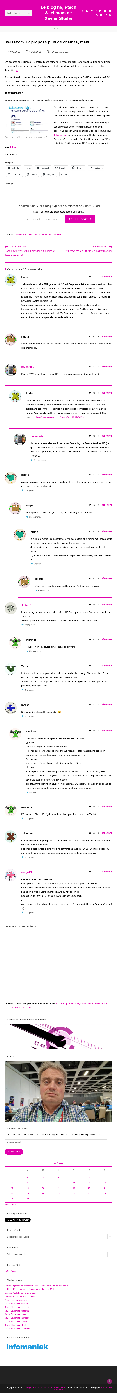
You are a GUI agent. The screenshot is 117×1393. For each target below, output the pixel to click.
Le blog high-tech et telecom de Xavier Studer (45, 1387)
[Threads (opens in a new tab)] (91, 11)
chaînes (20, 234)
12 (74, 1182)
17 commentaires (60, 52)
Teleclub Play (60, 135)
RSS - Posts (10, 1271)
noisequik (27, 367)
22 (12, 1193)
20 (89, 1188)
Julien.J (26, 605)
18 (58, 1188)
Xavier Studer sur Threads (16, 1321)
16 (28, 1188)
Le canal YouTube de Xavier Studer (20, 1293)
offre (31, 234)
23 (28, 1193)
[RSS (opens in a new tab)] (96, 15)
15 (12, 1188)
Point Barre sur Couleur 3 (16, 1300)
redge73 (26, 872)
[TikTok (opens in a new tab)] (106, 15)
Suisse (38, 234)
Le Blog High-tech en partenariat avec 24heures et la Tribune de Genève (36, 1286)
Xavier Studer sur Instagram (17, 1311)
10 (43, 1182)
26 (74, 1193)
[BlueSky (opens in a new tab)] (110, 11)
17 (43, 1188)
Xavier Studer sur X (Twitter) (17, 1329)
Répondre (107, 277)
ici (17, 70)
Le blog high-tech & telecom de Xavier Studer (58, 13)
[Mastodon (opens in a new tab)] (110, 15)
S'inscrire (14, 1152)
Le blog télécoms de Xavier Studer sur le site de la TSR (29, 1289)
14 (105, 1182)
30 (28, 1198)
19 (74, 1188)
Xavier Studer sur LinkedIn (16, 1314)
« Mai (7, 1205)
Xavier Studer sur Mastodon (17, 1318)
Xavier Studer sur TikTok (16, 1325)
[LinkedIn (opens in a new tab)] (100, 11)
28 (105, 1193)
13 (89, 1182)
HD (26, 234)
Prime (13, 147)
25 (58, 1193)
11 (58, 1182)
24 (43, 1193)
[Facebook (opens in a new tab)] (87, 11)
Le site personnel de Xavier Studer (20, 1296)
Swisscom (46, 234)
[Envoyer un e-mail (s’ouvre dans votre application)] (101, 15)
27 (89, 1193)
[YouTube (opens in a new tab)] (105, 11)
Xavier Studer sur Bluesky (16, 1303)
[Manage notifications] (109, 1381)
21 (105, 1188)
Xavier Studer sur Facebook (17, 1307)
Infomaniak (106, 1387)
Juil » (13, 1205)
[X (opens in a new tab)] (82, 11)
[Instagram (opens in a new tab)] (96, 11)
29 (12, 1198)
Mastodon (58, 1389)
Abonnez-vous (79, 219)
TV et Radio (56, 234)
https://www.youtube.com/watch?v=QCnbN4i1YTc (60, 417)
